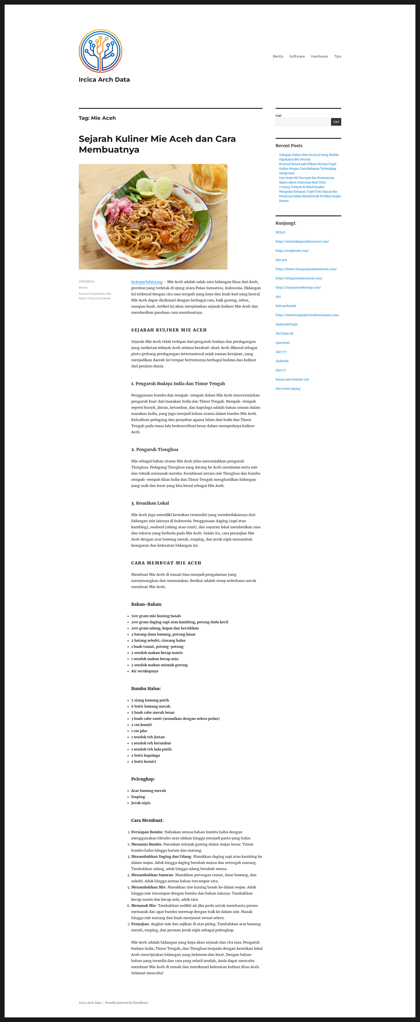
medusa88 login (287, 324)
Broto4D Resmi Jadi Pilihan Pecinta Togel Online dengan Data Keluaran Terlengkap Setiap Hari (307, 168)
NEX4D (280, 232)
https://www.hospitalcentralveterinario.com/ (307, 315)
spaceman (283, 343)
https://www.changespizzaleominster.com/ (306, 269)
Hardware (319, 56)
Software (297, 56)
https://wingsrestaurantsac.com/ (299, 278)
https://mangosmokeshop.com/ (298, 287)
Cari (279, 116)
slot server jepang (288, 389)
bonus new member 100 (292, 379)
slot (278, 297)
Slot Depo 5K (284, 333)
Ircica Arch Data (104, 79)
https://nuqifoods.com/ (292, 251)
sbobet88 (282, 361)
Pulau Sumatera (98, 298)
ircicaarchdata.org (147, 282)
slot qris (281, 260)
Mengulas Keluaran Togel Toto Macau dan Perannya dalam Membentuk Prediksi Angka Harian (310, 196)
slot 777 (281, 352)
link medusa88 (286, 306)
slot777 (281, 370)
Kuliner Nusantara (92, 293)
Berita (278, 56)
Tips (337, 56)
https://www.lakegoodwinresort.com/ (302, 241)
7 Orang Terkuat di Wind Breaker (302, 187)
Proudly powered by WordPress (126, 1003)
